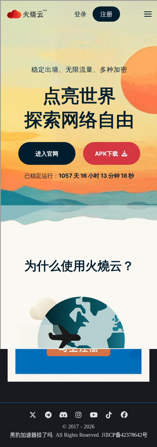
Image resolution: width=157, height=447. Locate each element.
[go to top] (136, 419)
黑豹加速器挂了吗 (31, 435)
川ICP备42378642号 (124, 435)
